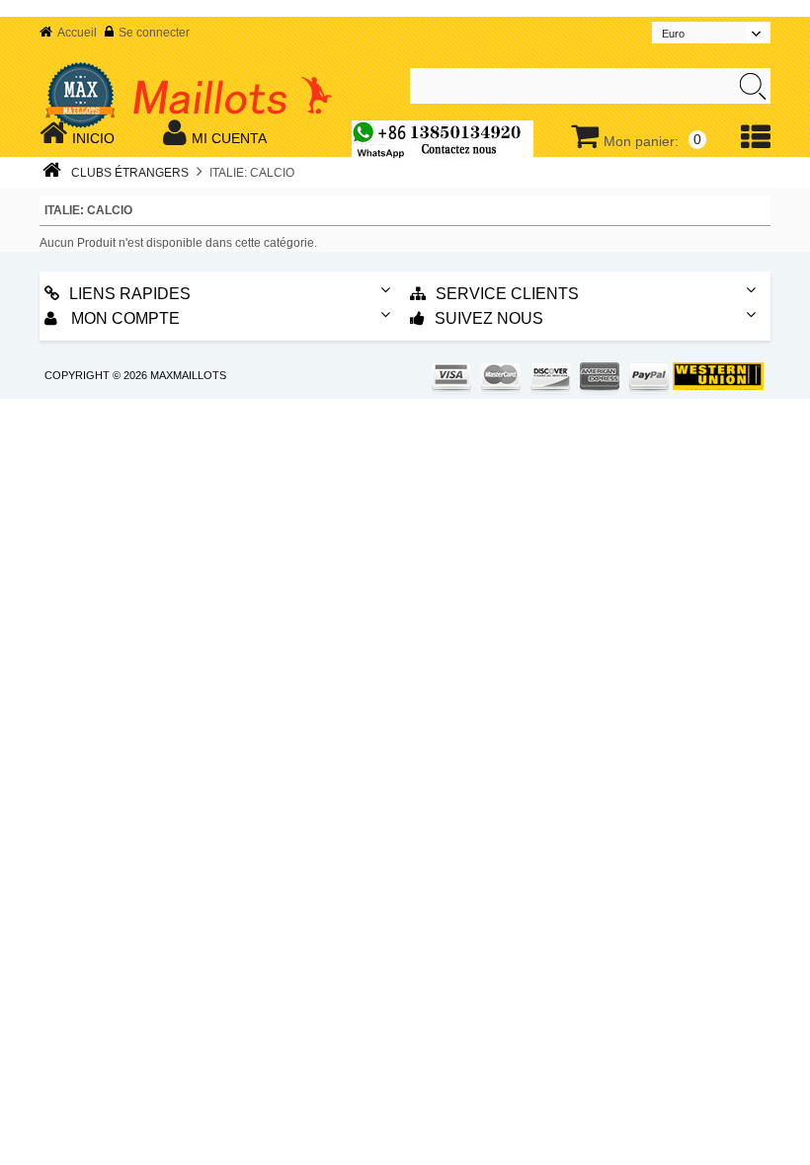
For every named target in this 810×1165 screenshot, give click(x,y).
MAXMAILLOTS (188, 375)
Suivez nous (489, 318)
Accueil (77, 32)
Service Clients (507, 293)
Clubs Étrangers (130, 173)
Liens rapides (130, 293)
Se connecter (154, 32)
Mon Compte (123, 318)
